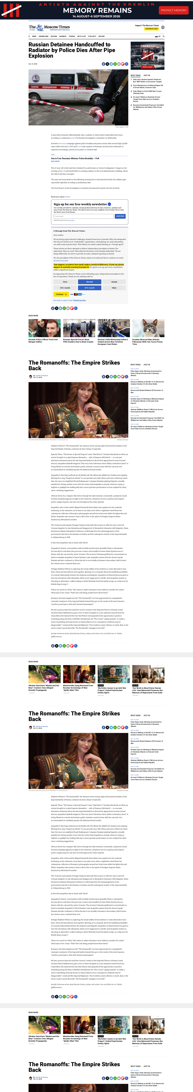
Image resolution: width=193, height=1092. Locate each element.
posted (73, 138)
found (79, 146)
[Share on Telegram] (111, 64)
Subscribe (120, 216)
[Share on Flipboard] (122, 64)
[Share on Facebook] (103, 64)
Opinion (72, 36)
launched (61, 143)
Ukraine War (43, 36)
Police (67, 197)
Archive (102, 36)
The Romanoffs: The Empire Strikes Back (74, 365)
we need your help (60, 260)
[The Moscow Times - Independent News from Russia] (49, 27)
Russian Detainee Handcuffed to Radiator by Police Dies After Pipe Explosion (72, 50)
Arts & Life (81, 36)
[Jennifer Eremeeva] (31, 376)
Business (63, 36)
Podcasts (92, 36)
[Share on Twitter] (107, 64)
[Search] (163, 36)
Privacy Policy (70, 220)
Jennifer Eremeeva (41, 376)
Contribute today (151, 29)
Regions (54, 36)
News (34, 36)
